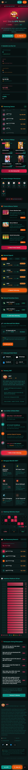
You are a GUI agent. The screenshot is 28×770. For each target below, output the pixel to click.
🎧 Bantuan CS (17, 740)
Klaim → (22, 217)
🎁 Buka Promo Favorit (14, 247)
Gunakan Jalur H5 (8, 344)
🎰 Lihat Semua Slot (14, 171)
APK (7, 767)
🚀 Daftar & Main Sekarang (14, 453)
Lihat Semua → (23, 139)
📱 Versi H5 (16, 738)
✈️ (3, 745)
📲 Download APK (5, 740)
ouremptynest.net (20, 758)
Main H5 (21, 36)
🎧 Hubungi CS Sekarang (14, 695)
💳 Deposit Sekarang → (14, 290)
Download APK (8, 36)
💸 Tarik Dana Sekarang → (14, 315)
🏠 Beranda (3, 738)
